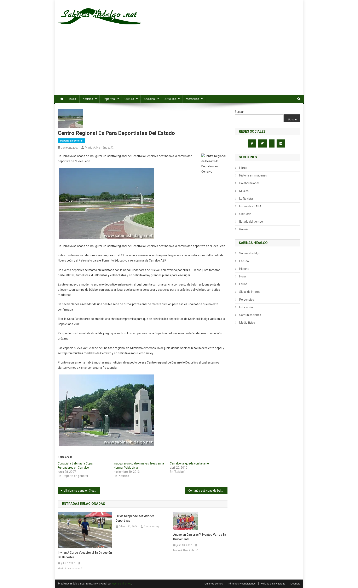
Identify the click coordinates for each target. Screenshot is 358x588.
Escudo (244, 261)
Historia (244, 268)
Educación (246, 307)
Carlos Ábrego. (152, 526)
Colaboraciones (249, 183)
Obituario (245, 214)
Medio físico (247, 322)
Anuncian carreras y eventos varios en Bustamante (199, 537)
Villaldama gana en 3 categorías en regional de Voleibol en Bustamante (82, 490)
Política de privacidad (273, 583)
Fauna (243, 284)
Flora (242, 276)
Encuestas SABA (250, 206)
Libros (243, 167)
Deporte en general (71, 140)
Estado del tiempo (251, 221)
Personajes (246, 299)
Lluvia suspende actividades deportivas (135, 518)
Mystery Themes (121, 583)
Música (244, 191)
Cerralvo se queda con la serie (189, 463)
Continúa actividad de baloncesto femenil (207, 490)
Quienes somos (213, 583)
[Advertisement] (179, 64)
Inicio (72, 99)
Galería (243, 229)
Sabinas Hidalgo (249, 253)
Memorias (192, 99)
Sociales (149, 99)
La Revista (246, 198)
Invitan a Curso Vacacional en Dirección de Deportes (85, 555)
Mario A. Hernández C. (99, 147)
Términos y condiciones (242, 583)
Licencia (295, 583)
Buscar (239, 111)
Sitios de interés (249, 291)
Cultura (129, 99)
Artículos (170, 99)
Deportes (109, 99)
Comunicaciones (250, 315)
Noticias (88, 99)
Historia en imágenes (253, 175)
